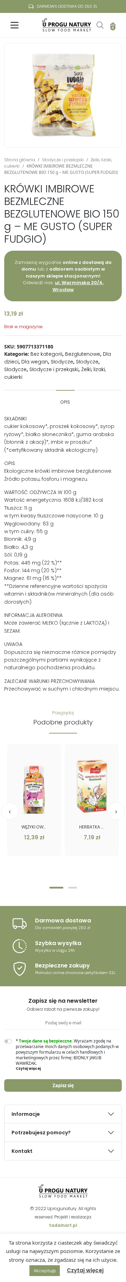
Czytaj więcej (85, 1270)
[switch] (8, 1041)
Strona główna (19, 160)
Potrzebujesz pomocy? (41, 1132)
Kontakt (22, 1151)
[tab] (65, 398)
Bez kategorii (46, 354)
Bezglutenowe (82, 354)
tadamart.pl (63, 1225)
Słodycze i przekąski (63, 160)
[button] (56, 887)
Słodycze (62, 361)
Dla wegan (34, 361)
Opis (65, 402)
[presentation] (10, 811)
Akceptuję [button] (45, 1270)
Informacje (26, 1114)
